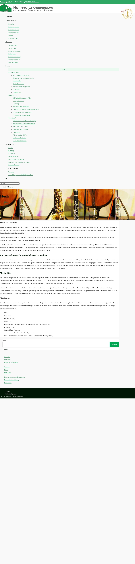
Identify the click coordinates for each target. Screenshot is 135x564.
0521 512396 (30, 2)
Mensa (3, 2)
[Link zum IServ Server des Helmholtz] (21, 2)
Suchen (5, 340)
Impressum (7, 383)
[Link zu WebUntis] (15, 2)
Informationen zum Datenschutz (14, 377)
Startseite (7, 357)
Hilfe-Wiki (7, 372)
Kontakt (36, 2)
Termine (7, 367)
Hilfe (9, 2)
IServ (6, 370)
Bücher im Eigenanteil (11, 362)
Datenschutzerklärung (11, 380)
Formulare (7, 359)
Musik (6, 207)
